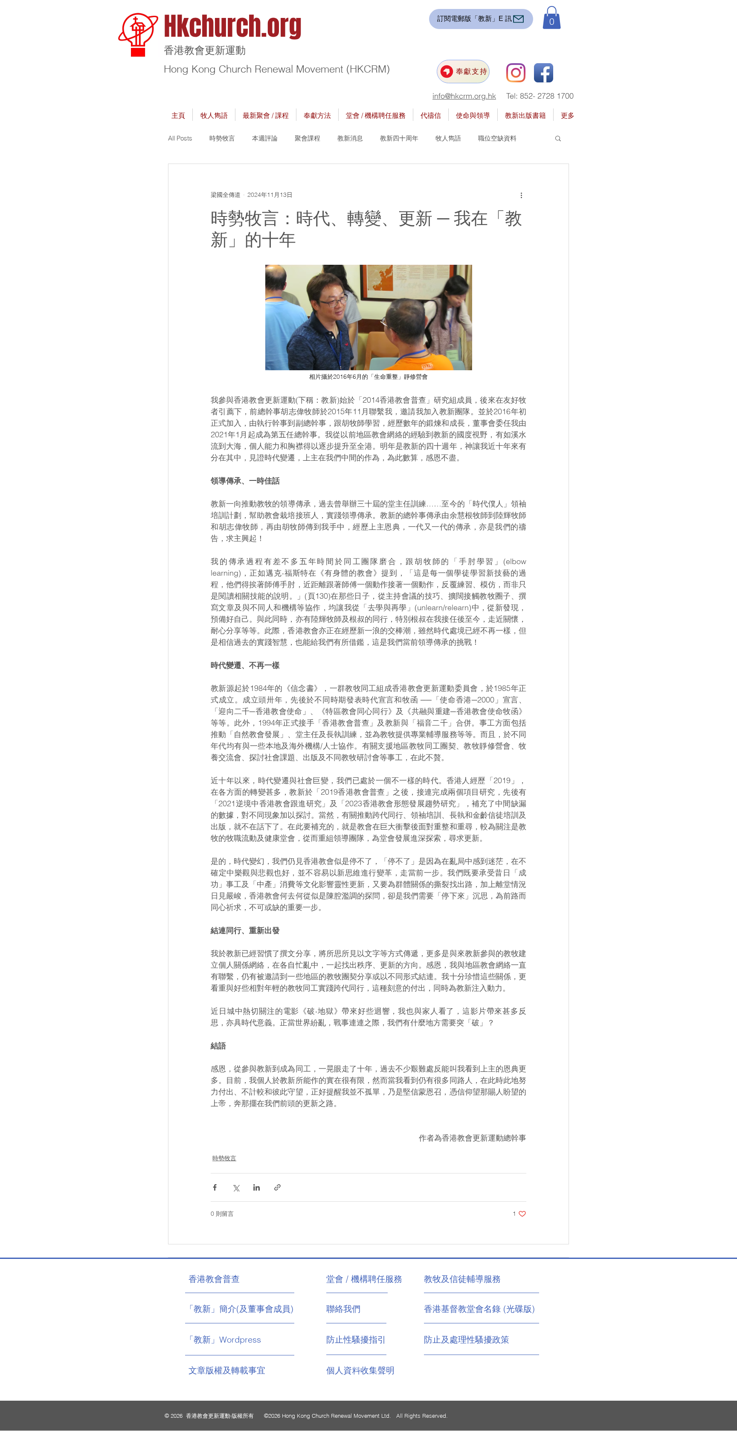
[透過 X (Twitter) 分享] (236, 1187)
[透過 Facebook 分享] (215, 1187)
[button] (551, 17)
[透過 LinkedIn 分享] (256, 1187)
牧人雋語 (448, 138)
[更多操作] (521, 195)
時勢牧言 (222, 138)
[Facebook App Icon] (543, 72)
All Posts (180, 138)
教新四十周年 (399, 138)
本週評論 (265, 138)
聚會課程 (307, 138)
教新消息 (350, 138)
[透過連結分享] (277, 1187)
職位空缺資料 (497, 138)
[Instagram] (515, 72)
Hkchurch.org (233, 26)
